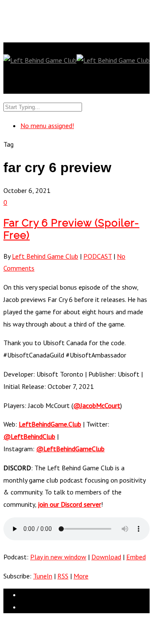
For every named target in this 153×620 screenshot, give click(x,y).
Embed (136, 557)
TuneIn (42, 576)
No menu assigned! (47, 125)
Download (106, 557)
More (81, 576)
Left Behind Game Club (45, 256)
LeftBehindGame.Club (50, 424)
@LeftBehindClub (29, 436)
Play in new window (58, 557)
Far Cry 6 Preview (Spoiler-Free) (71, 229)
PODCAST (97, 256)
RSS (62, 576)
